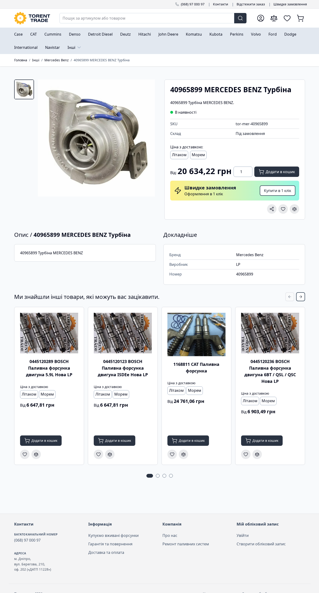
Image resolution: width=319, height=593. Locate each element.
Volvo (256, 34)
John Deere (168, 34)
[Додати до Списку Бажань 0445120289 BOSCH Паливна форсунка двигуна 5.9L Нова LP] (25, 454)
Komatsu (194, 34)
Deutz (125, 34)
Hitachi (144, 34)
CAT (33, 34)
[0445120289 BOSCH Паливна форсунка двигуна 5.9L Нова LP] (49, 333)
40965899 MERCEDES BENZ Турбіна (102, 60)
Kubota (215, 34)
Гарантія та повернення (110, 544)
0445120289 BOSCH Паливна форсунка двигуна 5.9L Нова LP (49, 368)
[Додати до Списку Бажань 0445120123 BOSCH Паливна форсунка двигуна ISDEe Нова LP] (98, 454)
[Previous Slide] (289, 296)
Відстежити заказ (251, 4)
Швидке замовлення (290, 4)
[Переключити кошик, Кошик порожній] (300, 18)
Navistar (52, 47)
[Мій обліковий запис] (260, 18)
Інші (71, 47)
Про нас (169, 535)
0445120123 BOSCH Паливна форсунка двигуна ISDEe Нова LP (123, 368)
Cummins (52, 34)
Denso (75, 34)
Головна (20, 60)
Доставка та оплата (106, 552)
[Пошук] (240, 18)
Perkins (236, 34)
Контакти (220, 4)
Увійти (243, 535)
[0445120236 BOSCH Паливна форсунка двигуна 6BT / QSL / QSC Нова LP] (270, 333)
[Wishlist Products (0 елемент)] (287, 18)
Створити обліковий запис (261, 544)
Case (18, 34)
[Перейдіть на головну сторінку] (32, 18)
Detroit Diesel (100, 34)
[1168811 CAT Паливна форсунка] (196, 334)
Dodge (290, 34)
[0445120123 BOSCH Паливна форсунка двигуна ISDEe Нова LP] (123, 333)
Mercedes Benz (56, 60)
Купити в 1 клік (277, 190)
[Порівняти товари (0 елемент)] (274, 18)
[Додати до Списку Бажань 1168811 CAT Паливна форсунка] (172, 454)
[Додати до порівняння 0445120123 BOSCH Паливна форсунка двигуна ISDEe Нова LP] (110, 454)
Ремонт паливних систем (185, 544)
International (26, 47)
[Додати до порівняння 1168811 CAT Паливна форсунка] (183, 454)
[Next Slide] (300, 296)
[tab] (24, 89)
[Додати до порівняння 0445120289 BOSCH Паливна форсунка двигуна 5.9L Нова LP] (36, 454)
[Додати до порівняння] (294, 209)
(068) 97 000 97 (192, 4)
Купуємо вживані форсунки (113, 535)
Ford (272, 34)
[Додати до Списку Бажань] (283, 209)
